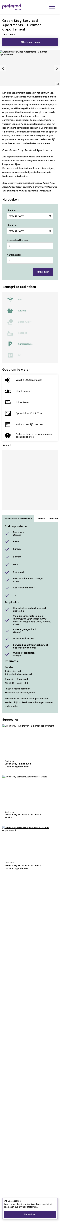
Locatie (40, 518)
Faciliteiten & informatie (18, 518)
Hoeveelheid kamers (17, 240)
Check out (12, 225)
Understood (30, 1214)
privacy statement (28, 1207)
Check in (11, 210)
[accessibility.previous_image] (3, 68)
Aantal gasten (14, 255)
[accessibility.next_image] (57, 68)
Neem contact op (25, 186)
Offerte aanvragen (30, 42)
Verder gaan (42, 271)
